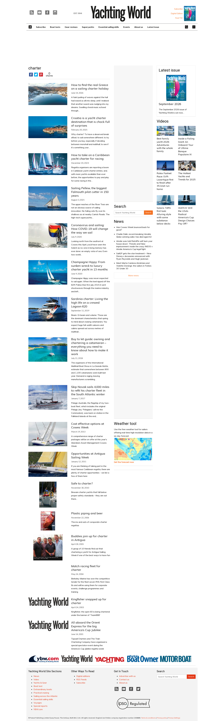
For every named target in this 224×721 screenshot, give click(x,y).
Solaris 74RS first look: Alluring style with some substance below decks (164, 215)
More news (133, 275)
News (119, 221)
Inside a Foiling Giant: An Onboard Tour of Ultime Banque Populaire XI (186, 146)
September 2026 (170, 104)
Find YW (179, 18)
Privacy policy (162, 718)
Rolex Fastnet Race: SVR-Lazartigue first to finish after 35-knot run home (165, 181)
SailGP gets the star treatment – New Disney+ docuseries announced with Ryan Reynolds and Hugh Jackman (133, 256)
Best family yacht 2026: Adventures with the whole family (165, 145)
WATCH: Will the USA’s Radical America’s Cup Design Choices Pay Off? (186, 215)
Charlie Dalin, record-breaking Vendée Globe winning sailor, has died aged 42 (134, 235)
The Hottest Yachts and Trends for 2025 (186, 176)
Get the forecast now (124, 462)
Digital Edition (177, 13)
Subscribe (178, 9)
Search (148, 212)
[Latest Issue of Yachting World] (190, 13)
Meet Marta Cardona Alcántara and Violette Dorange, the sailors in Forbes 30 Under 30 (133, 266)
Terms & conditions (148, 718)
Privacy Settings (174, 718)
